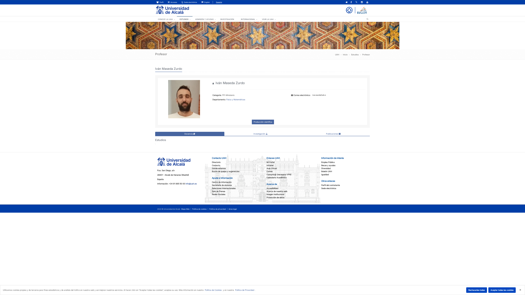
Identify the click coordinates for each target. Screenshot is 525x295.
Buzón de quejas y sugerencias (225, 171)
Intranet (270, 165)
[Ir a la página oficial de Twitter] (356, 2)
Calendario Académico (277, 177)
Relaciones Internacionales (224, 188)
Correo (270, 171)
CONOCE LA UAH (165, 19)
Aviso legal (233, 209)
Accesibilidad (272, 188)
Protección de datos (275, 197)
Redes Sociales (218, 194)
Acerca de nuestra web (277, 191)
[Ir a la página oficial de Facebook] (351, 2)
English (207, 2)
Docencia (188, 134)
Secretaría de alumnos (222, 185)
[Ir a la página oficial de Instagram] (362, 2)
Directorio (216, 162)
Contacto (216, 165)
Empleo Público (328, 162)
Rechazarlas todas (476, 290)
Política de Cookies (213, 290)
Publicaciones (332, 134)
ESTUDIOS (184, 19)
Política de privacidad (217, 209)
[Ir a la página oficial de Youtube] (367, 2)
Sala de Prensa (218, 191)
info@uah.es (191, 183)
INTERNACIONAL (248, 19)
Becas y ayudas (328, 165)
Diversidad (326, 168)
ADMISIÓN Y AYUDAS (204, 19)
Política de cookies (199, 209)
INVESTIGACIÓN (227, 19)
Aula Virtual (272, 168)
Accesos (173, 2)
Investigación (259, 134)
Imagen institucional (275, 194)
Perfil (161, 2)
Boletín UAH (326, 171)
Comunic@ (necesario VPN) (279, 174)
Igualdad (325, 174)
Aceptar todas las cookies (502, 290)
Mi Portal (271, 162)
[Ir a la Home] (172, 10)
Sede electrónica (190, 2)
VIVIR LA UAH (268, 19)
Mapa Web (185, 209)
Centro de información (222, 182)
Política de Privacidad (244, 290)
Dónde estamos (219, 168)
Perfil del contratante (330, 185)
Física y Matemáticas (235, 99)
